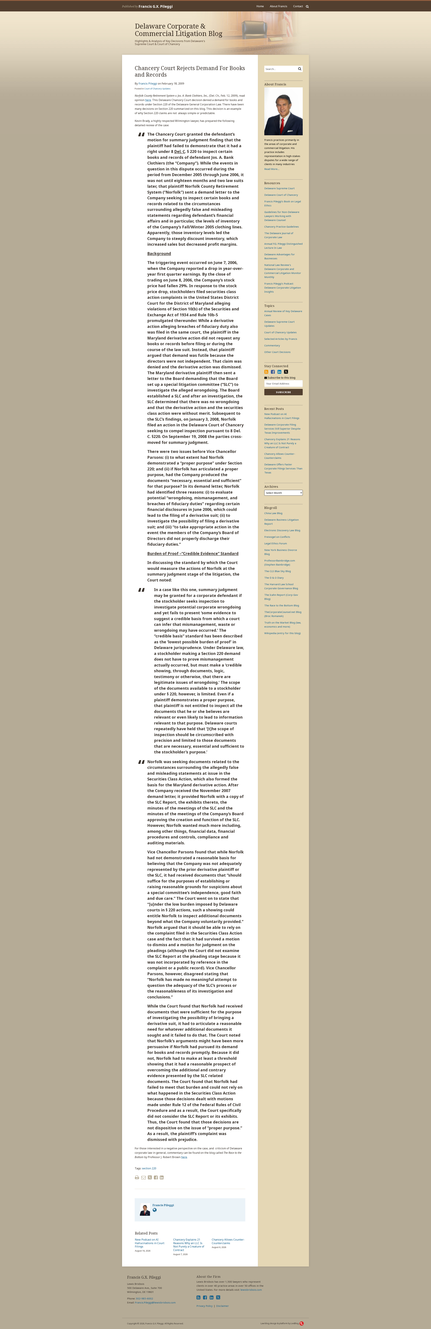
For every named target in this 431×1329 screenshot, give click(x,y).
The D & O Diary (274, 577)
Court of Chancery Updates (157, 88)
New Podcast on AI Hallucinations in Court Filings (149, 1243)
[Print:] (137, 1177)
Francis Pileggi (148, 83)
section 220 (149, 1168)
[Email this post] (143, 1177)
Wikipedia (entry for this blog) (282, 633)
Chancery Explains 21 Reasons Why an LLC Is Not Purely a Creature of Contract (188, 1245)
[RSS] (266, 371)
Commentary (272, 345)
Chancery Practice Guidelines (281, 226)
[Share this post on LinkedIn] (162, 1177)
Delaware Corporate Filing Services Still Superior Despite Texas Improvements (282, 428)
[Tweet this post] (150, 1177)
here (148, 100)
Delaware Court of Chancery (281, 194)
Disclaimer (222, 1305)
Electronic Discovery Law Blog (282, 530)
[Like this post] (156, 1177)
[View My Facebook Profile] (273, 371)
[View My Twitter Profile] (286, 371)
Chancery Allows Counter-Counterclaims (228, 1241)
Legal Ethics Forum (275, 543)
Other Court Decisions (277, 352)
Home (260, 6)
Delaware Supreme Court (279, 188)
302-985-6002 (144, 1298)
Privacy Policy (204, 1305)
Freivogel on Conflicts (277, 536)
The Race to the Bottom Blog (281, 605)
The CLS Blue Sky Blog (277, 571)
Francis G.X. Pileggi (156, 6)
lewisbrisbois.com (251, 1289)
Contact (298, 6)
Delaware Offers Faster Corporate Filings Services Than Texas (283, 468)
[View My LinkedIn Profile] (279, 371)
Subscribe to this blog (281, 377)
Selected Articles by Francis (280, 338)
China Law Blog (273, 513)
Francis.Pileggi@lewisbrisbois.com (155, 1302)
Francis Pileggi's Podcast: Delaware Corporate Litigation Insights (282, 287)
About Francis (278, 6)
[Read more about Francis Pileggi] (155, 1209)
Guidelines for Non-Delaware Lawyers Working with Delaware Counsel (281, 216)
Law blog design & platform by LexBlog (280, 1323)
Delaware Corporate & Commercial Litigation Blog (178, 29)
